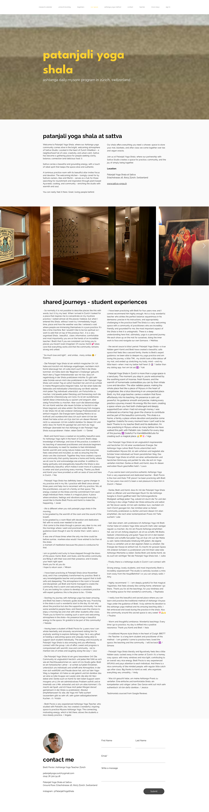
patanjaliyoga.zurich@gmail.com (58, 773)
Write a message (109, 768)
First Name (106, 741)
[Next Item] (204, 246)
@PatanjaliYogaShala (64, 791)
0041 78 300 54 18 (51, 776)
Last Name (140, 741)
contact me (58, 759)
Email (104, 756)
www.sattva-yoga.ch (117, 183)
